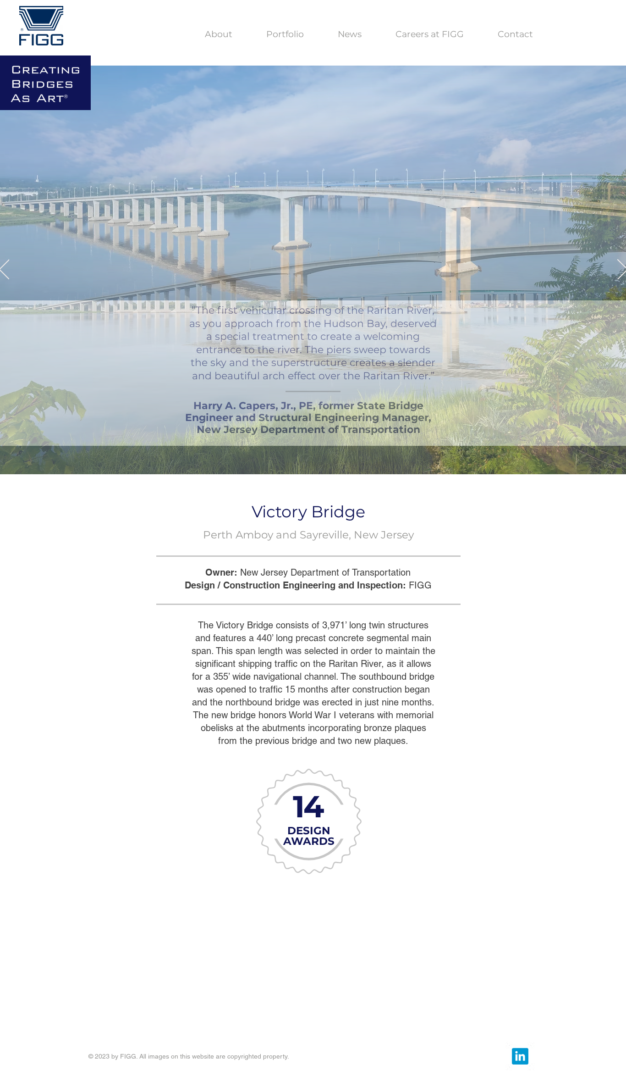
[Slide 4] (314, 460)
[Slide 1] (304, 460)
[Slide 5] (323, 460)
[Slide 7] (342, 460)
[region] (307, 872)
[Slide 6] (333, 460)
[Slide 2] (283, 460)
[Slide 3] (294, 460)
